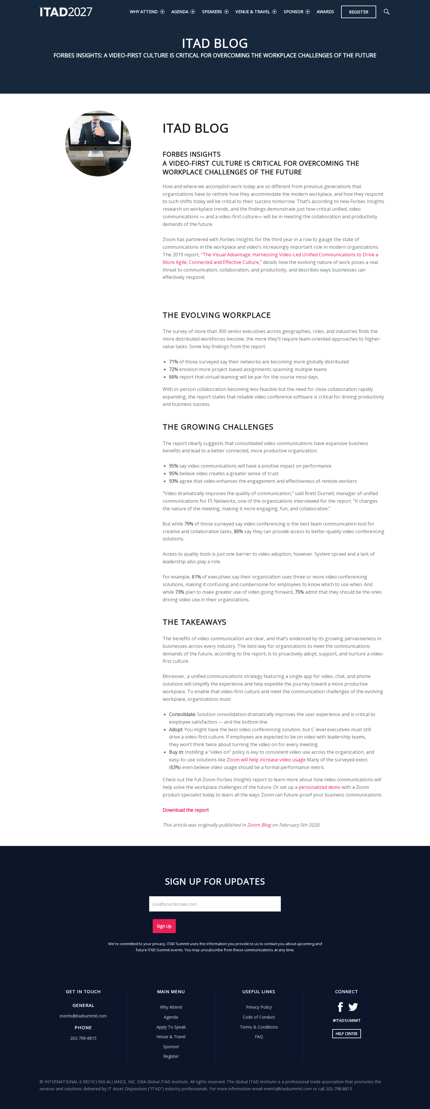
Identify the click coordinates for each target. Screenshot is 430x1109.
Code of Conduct (259, 1017)
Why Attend (144, 11)
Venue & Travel (252, 11)
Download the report (186, 810)
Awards (325, 11)
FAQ (259, 1036)
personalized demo (319, 787)
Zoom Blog (259, 825)
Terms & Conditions (259, 1027)
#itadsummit (347, 1020)
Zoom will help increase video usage (266, 759)
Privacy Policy (259, 1007)
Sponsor (293, 11)
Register (358, 12)
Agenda (179, 11)
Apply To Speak (171, 1027)
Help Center (346, 1033)
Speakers (212, 11)
